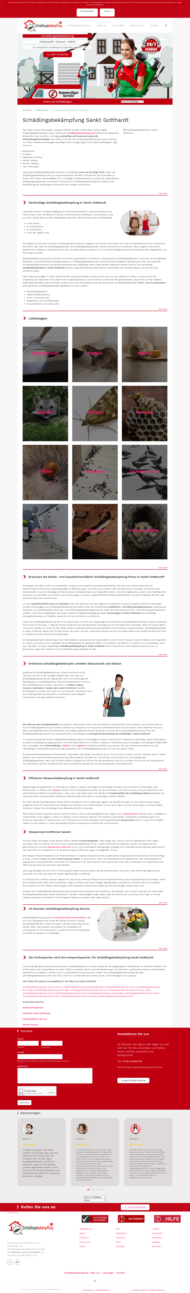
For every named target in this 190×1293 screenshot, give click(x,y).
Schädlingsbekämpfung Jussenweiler (105, 993)
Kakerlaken (45, 530)
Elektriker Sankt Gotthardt (36, 1013)
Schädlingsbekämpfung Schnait (70, 993)
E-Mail (21, 1052)
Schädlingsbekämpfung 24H (81, 133)
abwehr (145, 471)
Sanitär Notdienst (140, 1290)
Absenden (24, 1102)
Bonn (118, 1242)
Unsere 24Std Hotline (133, 1080)
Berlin (82, 1233)
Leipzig (155, 1229)
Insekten (66, 745)
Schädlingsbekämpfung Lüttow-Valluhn (42, 987)
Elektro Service (157, 1290)
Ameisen (95, 471)
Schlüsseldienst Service (35, 1019)
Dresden (156, 1242)
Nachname (45, 1047)
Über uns (101, 25)
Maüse (144, 353)
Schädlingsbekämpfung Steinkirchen (41, 996)
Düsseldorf (121, 1233)
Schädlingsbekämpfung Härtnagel (52, 990)
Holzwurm (95, 530)
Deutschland (42, 110)
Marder (45, 412)
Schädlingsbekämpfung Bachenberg (78, 996)
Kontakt (155, 25)
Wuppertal (157, 1233)
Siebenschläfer (145, 530)
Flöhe (45, 471)
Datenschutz (102, 1290)
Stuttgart (120, 1246)
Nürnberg (156, 1237)
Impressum (88, 1290)
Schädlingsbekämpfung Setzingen (142, 993)
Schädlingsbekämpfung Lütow (38, 993)
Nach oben (163, 193)
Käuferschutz (137, 25)
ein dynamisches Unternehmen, (70, 917)
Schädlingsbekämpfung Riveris (120, 987)
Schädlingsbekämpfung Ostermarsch (88, 990)
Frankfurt (84, 1237)
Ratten (95, 353)
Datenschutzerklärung (95, 5)
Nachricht (23, 1066)
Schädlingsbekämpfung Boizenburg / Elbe (129, 990)
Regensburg (85, 1229)
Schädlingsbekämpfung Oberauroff (115, 996)
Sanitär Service (30, 1024)
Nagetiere (81, 745)
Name (21, 1039)
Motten (95, 412)
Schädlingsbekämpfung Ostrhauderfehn (83, 987)
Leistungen (118, 25)
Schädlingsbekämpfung (79, 25)
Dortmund (84, 1242)
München (156, 1246)
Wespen (145, 412)
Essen (82, 1246)
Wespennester (130, 814)
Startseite (27, 110)
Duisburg (120, 1237)
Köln (118, 1229)
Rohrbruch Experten (33, 1007)
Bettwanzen (45, 353)
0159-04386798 (132, 1061)
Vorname (21, 1047)
